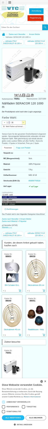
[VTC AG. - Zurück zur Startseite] (13, 12)
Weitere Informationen (32, 397)
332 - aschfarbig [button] (10, 202)
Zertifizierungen (12, 209)
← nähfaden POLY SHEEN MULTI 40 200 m (12, 42)
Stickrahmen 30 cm (36, 285)
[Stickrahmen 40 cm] (12, 315)
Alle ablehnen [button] (35, 418)
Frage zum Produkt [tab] (23, 148)
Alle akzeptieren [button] (13, 418)
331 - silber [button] (8, 199)
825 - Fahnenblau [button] (10, 197)
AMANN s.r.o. (7, 228)
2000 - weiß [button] (8, 195)
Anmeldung (36, 11)
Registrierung (35, 18)
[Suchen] (45, 27)
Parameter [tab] (8, 148)
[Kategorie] (10, 2)
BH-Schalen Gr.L (12, 285)
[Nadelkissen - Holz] (36, 315)
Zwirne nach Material (9, 221)
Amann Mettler (34, 34)
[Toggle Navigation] (3, 2)
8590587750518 (34, 181)
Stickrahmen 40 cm (12, 329)
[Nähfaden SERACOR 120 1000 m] (12, 367)
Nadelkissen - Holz (36, 329)
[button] (24, 424)
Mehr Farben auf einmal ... (15, 126)
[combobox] (21, 27)
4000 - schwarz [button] (9, 204)
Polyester (22, 221)
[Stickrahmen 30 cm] (36, 270)
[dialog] (24, 403)
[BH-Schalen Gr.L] (12, 270)
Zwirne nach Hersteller (17, 34)
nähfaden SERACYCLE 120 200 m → (36, 42)
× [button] (45, 381)
